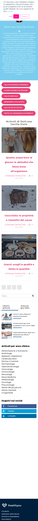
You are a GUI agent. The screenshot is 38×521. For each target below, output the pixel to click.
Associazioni (6, 519)
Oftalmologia (8, 380)
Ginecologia (7, 369)
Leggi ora (19, 137)
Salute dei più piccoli (13, 107)
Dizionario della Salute (10, 514)
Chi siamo (5, 511)
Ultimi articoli (6, 307)
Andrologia (7, 353)
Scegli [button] (10, 16)
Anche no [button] (24, 16)
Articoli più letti (25, 307)
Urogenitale (7, 393)
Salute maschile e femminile (16, 85)
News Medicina (9, 377)
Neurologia (7, 374)
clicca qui (10, 11)
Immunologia (8, 372)
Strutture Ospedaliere (10, 516)
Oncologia (6, 382)
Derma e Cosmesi (10, 361)
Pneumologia (8, 385)
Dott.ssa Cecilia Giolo (16, 176)
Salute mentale (11, 96)
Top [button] (16, 16)
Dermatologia (8, 364)
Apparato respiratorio (12, 356)
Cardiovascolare (9, 359)
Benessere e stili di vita (14, 102)
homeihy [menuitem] (12, 504)
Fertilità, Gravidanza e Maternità (18, 113)
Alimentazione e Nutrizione (16, 90)
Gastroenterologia (10, 366)
